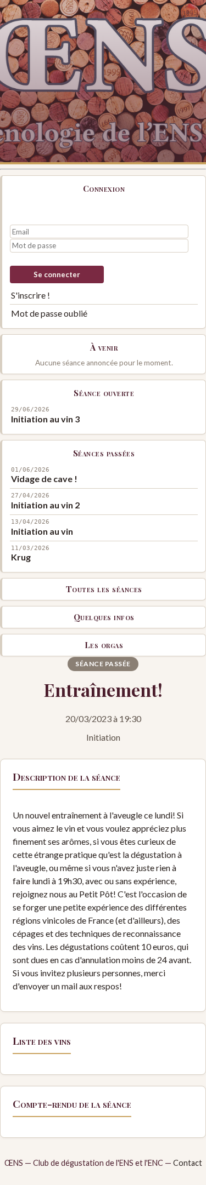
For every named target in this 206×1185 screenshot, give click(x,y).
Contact (187, 1162)
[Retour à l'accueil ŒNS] (103, 82)
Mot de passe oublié (49, 313)
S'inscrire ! (30, 295)
